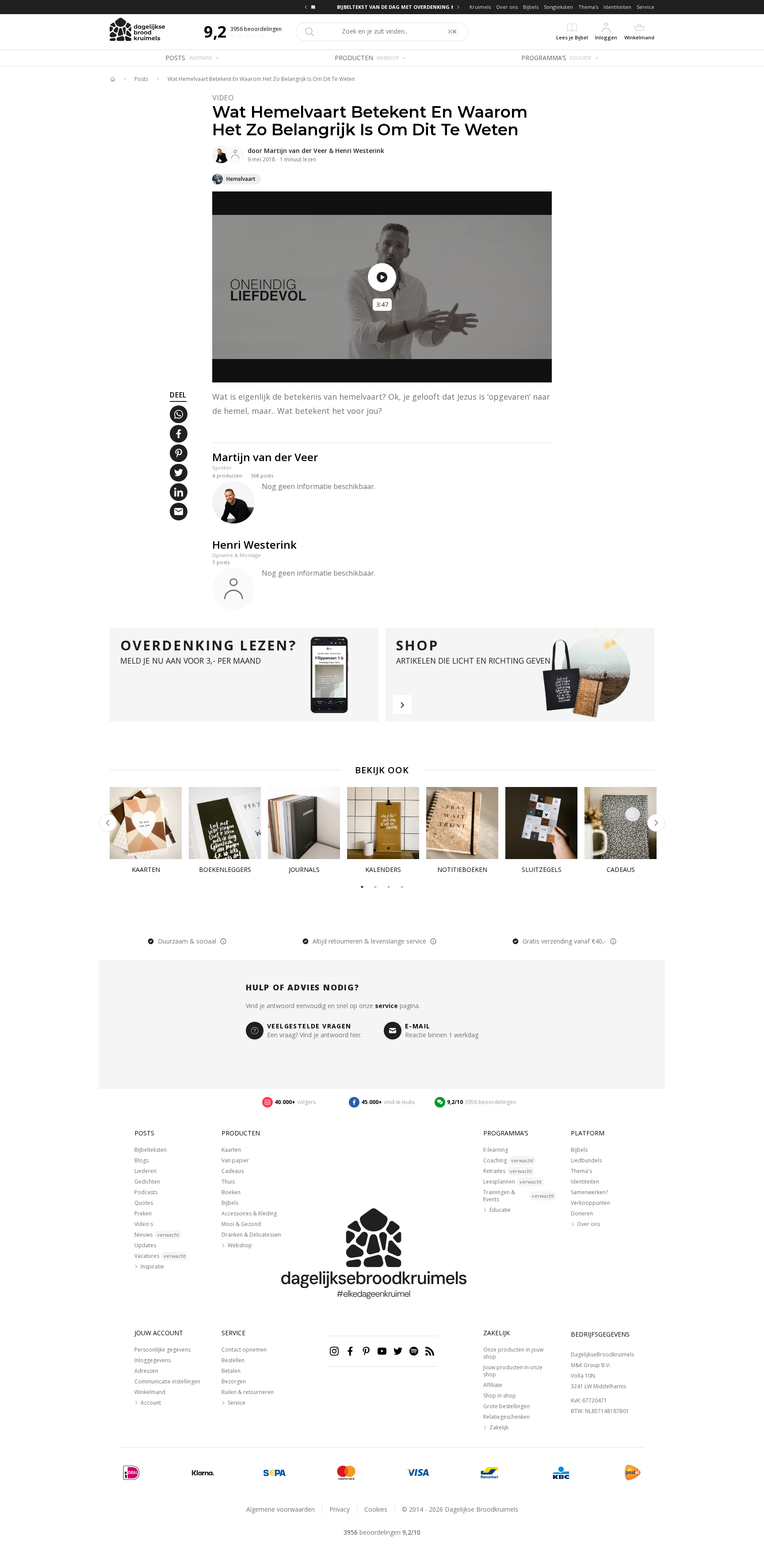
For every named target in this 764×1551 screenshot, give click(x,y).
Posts (141, 79)
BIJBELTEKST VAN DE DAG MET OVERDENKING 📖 (382, 7)
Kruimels (480, 7)
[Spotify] (413, 1351)
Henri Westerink (359, 150)
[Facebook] (350, 1351)
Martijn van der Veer (295, 150)
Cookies (375, 1509)
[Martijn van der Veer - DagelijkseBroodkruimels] (221, 154)
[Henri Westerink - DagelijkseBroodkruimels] (235, 154)
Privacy (339, 1509)
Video (223, 98)
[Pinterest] (366, 1351)
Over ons (507, 7)
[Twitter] (397, 1351)
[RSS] (429, 1351)
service (386, 1005)
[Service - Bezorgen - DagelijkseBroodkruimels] (633, 1473)
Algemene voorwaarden (280, 1509)
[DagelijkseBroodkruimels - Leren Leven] (112, 79)
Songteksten (558, 7)
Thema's (588, 7)
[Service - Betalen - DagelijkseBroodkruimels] (131, 1473)
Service (645, 7)
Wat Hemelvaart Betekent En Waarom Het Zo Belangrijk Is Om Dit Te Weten (261, 79)
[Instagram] (334, 1351)
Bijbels (531, 7)
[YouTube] (382, 1351)
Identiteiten (617, 7)
